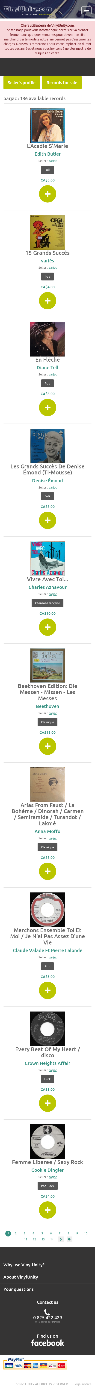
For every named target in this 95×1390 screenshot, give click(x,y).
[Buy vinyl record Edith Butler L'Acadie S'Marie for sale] (47, 125)
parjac (52, 161)
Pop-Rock (47, 1186)
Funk (47, 1079)
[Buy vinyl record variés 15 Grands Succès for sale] (47, 232)
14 (51, 1239)
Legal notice (83, 1384)
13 (43, 1239)
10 (85, 1233)
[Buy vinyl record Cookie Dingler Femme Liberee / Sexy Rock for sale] (47, 1141)
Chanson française (47, 603)
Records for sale (62, 82)
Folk (47, 170)
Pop (47, 276)
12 (34, 1239)
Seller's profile (22, 82)
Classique (47, 722)
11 (25, 1239)
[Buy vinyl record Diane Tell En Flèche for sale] (47, 339)
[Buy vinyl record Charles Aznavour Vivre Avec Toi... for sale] (47, 558)
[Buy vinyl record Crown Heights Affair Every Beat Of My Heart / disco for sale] (47, 1029)
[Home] (29, 12)
